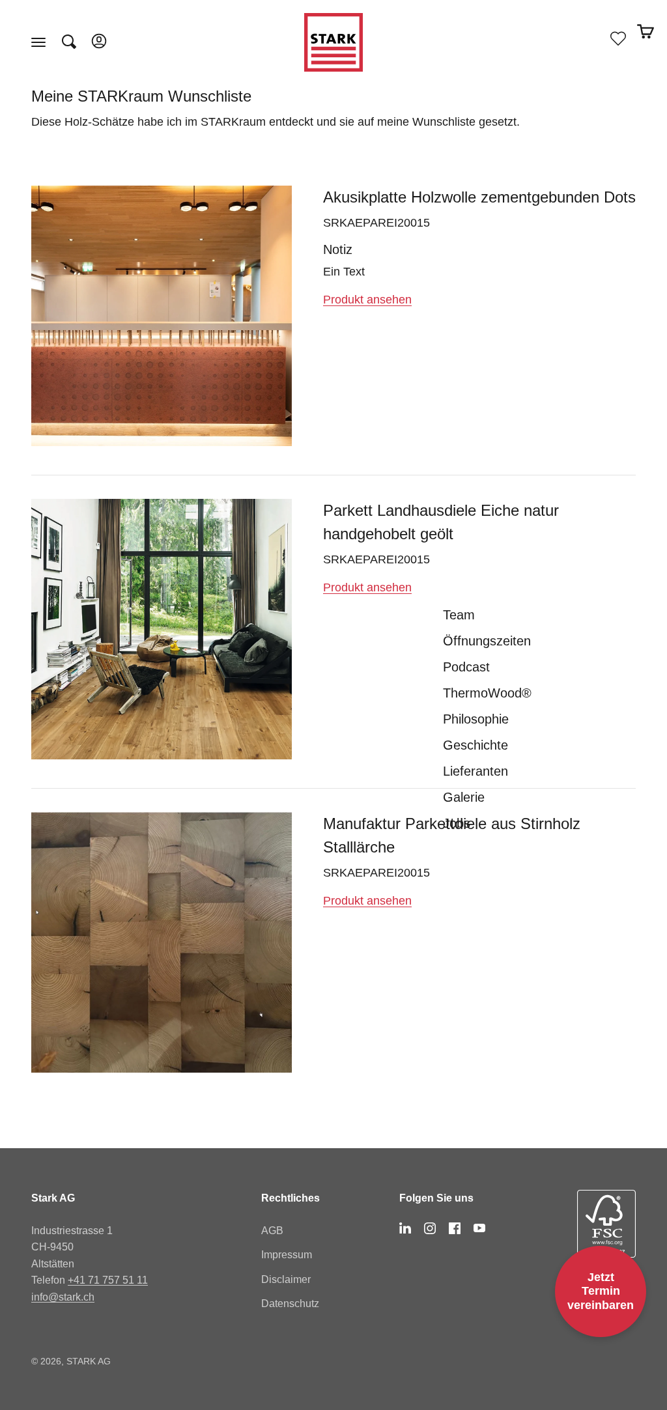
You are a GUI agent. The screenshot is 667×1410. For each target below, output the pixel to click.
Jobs (456, 823)
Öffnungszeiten (487, 641)
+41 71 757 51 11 (108, 1280)
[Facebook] (455, 1228)
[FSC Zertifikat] (606, 1234)
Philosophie (476, 719)
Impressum (286, 1254)
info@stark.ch (62, 1297)
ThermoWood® (487, 693)
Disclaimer (286, 1279)
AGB (272, 1230)
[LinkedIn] (405, 1228)
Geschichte (475, 745)
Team (459, 615)
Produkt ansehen (367, 299)
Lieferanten (475, 771)
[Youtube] (479, 1228)
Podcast (466, 667)
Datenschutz (290, 1303)
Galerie (464, 797)
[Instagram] (430, 1228)
